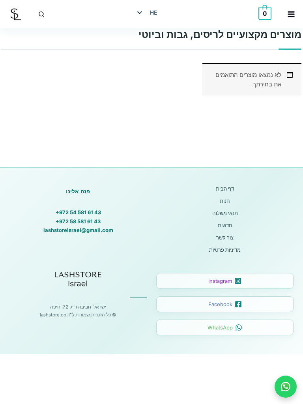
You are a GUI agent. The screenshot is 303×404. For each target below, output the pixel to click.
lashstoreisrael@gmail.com (78, 230)
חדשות (225, 225)
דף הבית (225, 188)
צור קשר (225, 237)
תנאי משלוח (225, 213)
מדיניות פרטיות (225, 250)
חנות (225, 201)
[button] (41, 14)
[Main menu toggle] (291, 14)
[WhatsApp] (286, 387)
